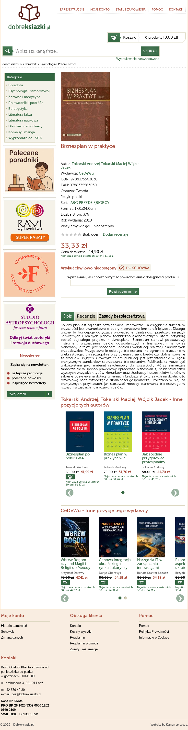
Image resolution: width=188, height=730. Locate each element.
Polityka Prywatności (154, 631)
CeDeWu (86, 173)
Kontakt (75, 626)
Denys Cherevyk (110, 573)
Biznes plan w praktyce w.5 (115, 456)
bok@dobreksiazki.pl (26, 694)
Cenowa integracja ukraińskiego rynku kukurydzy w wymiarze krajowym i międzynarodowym (115, 569)
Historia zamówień (14, 626)
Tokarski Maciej (114, 164)
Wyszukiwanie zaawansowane (137, 59)
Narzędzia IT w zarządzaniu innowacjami (149, 564)
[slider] (71, 234)
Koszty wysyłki (81, 631)
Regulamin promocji (84, 643)
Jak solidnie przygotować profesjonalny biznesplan (153, 460)
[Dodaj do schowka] (134, 267)
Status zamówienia (131, 9)
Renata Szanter (147, 573)
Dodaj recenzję (115, 234)
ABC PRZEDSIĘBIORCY (89, 203)
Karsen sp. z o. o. (177, 724)
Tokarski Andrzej (86, 164)
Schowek (7, 631)
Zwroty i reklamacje (84, 649)
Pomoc (157, 9)
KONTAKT (175, 9)
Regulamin (77, 637)
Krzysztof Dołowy (72, 573)
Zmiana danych (12, 637)
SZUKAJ (150, 51)
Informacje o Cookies (154, 637)
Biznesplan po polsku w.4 (78, 456)
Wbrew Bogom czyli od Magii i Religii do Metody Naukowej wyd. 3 (75, 566)
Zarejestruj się (72, 9)
